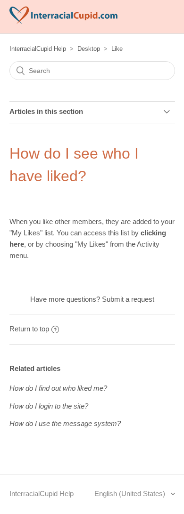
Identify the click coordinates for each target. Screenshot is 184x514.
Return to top (29, 329)
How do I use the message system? (65, 423)
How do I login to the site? (48, 406)
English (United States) (130, 494)
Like (117, 48)
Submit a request (128, 299)
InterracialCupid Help (37, 48)
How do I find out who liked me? (58, 388)
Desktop (88, 48)
